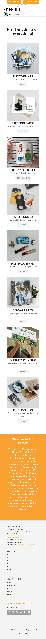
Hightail (9, 594)
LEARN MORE (23, 225)
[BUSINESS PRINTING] (23, 357)
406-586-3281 (22, 4)
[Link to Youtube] (21, 612)
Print (8, 555)
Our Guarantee (12, 585)
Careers (10, 588)
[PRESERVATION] (23, 407)
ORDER (23, 84)
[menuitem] (14, 1)
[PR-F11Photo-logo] (17, 12)
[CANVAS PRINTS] (23, 307)
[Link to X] (17, 612)
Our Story (10, 582)
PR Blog (9, 570)
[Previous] (2, 21)
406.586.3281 (18, 539)
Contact (10, 591)
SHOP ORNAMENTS (23, 178)
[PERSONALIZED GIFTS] (23, 167)
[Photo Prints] (23, 73)
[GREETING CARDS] (23, 120)
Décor (9, 561)
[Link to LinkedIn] (25, 612)
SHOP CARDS (23, 131)
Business (10, 567)
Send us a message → (14, 537)
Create (9, 558)
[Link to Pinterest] (29, 612)
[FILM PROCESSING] (23, 261)
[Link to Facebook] (9, 612)
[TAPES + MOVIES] (23, 214)
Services (10, 564)
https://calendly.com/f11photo (26, 544)
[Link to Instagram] (13, 612)
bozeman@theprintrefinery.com (22, 6)
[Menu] (39, 12)
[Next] (44, 21)
